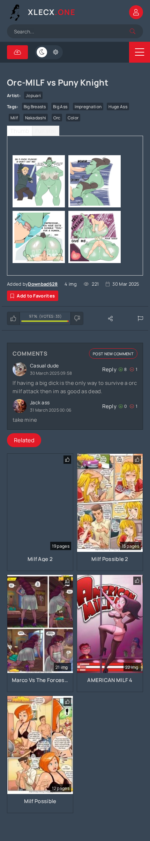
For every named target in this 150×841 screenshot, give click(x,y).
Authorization (136, 12)
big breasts (35, 107)
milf (14, 118)
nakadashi (35, 118)
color (73, 118)
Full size (45, 131)
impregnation (88, 107)
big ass (60, 107)
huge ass (117, 107)
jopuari (33, 95)
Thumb (19, 131)
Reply (109, 369)
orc (57, 118)
